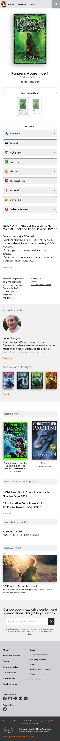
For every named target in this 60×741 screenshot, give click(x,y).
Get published (9, 672)
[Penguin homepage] (3, 4)
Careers (33, 650)
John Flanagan (30, 81)
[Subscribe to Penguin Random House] (51, 621)
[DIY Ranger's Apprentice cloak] (30, 568)
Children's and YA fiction (41, 284)
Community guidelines (39, 654)
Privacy (33, 674)
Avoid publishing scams (40, 669)
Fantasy (34, 281)
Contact (6, 661)
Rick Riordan (15, 471)
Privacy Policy (49, 720)
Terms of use (35, 678)
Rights (32, 664)
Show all (7, 513)
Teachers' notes (10, 684)
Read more (7, 267)
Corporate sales (10, 667)
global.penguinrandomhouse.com (19, 736)
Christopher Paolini (44, 466)
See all (6, 394)
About (6, 650)
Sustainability (9, 678)
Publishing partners (38, 659)
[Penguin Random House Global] (11, 730)
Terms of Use (38, 631)
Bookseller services (11, 655)
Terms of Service (27, 723)
